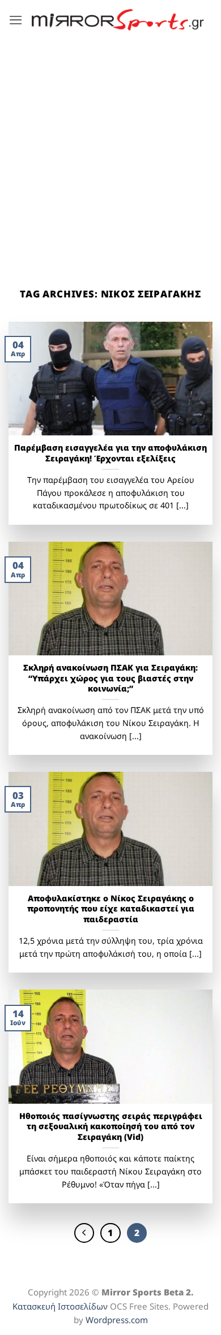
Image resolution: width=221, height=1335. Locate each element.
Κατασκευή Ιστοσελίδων (60, 1306)
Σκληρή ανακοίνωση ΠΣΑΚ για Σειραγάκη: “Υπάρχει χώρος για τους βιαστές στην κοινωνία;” (110, 678)
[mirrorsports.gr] (118, 19)
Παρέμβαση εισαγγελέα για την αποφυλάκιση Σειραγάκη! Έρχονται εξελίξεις (110, 453)
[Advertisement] (110, 155)
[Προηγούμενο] (84, 1233)
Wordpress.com (117, 1319)
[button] (15, 20)
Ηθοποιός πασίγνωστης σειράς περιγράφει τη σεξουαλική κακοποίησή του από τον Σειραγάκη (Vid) (110, 1126)
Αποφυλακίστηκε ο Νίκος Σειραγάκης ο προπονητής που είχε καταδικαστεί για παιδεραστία (110, 908)
